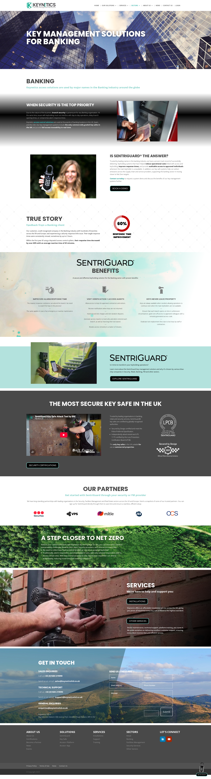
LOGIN (177, 5)
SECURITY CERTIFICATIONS (42, 465)
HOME (96, 5)
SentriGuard (65, 736)
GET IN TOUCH (202, 774)
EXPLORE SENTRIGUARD (124, 378)
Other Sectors (132, 749)
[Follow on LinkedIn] (162, 739)
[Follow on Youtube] (169, 739)
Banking (129, 739)
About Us (30, 736)
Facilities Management (135, 742)
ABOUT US (147, 5)
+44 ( (47, 676)
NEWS (158, 5)
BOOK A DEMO (120, 188)
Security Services (133, 745)
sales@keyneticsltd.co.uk (67, 681)
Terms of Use (44, 766)
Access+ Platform (67, 742)
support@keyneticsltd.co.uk (68, 697)
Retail (128, 736)
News (28, 745)
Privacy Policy (31, 766)
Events (29, 749)
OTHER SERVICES (137, 620)
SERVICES (122, 5)
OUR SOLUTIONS (108, 5)
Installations (98, 736)
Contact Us (63, 766)
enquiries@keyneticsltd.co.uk (53, 708)
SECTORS (134, 5)
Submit (166, 711)
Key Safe (63, 739)
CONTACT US (168, 5)
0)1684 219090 (55, 676)
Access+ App (65, 745)
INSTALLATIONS (137, 601)
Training (96, 742)
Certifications (31, 739)
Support (96, 739)
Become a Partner (33, 742)
